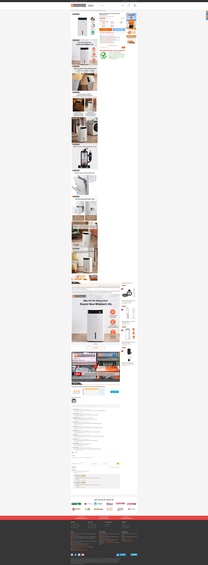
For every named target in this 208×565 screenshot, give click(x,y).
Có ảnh (100, 405)
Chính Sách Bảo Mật (92, 525)
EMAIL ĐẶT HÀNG (104, 516)
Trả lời (75, 416)
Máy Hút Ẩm (84, 10)
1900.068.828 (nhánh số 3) (81, 547)
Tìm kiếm (110, 467)
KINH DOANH (81, 516)
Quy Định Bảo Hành (75, 527)
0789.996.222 (130, 541)
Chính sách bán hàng (75, 524)
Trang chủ (72, 10)
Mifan (112, 32)
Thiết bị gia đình (78, 10)
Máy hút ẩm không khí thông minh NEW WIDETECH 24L (84, 285)
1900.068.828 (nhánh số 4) (109, 542)
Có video (95, 405)
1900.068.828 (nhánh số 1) (81, 545)
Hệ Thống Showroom (126, 525)
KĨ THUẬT (126, 516)
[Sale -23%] (128, 354)
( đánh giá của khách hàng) (109, 16)
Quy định (90, 522)
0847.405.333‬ (128, 539)
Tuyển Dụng (107, 525)
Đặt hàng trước (119, 30)
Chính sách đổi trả (125, 527)
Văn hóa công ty (108, 524)
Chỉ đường (76, 535)
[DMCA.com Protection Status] (134, 554)
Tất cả (74, 405)
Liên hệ (124, 522)
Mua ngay (105, 30)
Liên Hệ (123, 524)
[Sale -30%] (128, 292)
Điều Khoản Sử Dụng (92, 524)
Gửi (118, 463)
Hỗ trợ (73, 522)
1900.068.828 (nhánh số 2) (110, 541)
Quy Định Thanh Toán (92, 527)
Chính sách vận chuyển (75, 525)
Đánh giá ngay (115, 391)
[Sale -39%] (128, 333)
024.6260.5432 (77, 548)
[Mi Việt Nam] (78, 5)
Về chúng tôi (108, 522)
